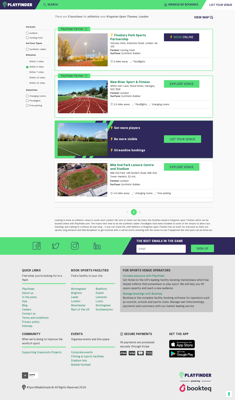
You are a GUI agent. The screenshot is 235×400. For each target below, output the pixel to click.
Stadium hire (79, 360)
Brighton (76, 293)
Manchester (78, 305)
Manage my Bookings (183, 4)
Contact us (29, 313)
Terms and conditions (35, 317)
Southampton (104, 309)
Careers (26, 309)
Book (184, 37)
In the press (29, 297)
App (24, 301)
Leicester (101, 297)
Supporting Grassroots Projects (42, 352)
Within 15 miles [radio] (37, 82)
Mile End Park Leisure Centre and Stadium (132, 167)
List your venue (220, 5)
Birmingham (78, 289)
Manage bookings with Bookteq (142, 293)
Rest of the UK (80, 309)
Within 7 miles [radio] (36, 72)
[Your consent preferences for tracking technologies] (229, 394)
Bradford (101, 289)
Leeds (74, 297)
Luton (99, 301)
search (52, 4)
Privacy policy (31, 322)
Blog (25, 305)
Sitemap (27, 326)
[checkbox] (38, 33)
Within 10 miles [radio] (37, 77)
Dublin (100, 293)
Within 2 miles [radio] (36, 61)
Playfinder (28, 289)
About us (27, 293)
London (75, 301)
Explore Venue (182, 84)
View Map (202, 17)
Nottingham (103, 305)
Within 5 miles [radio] (36, 66)
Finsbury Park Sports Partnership (128, 37)
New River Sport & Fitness (130, 82)
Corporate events (82, 352)
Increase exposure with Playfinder (144, 275)
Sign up (202, 248)
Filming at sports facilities (87, 356)
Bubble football (80, 364)
